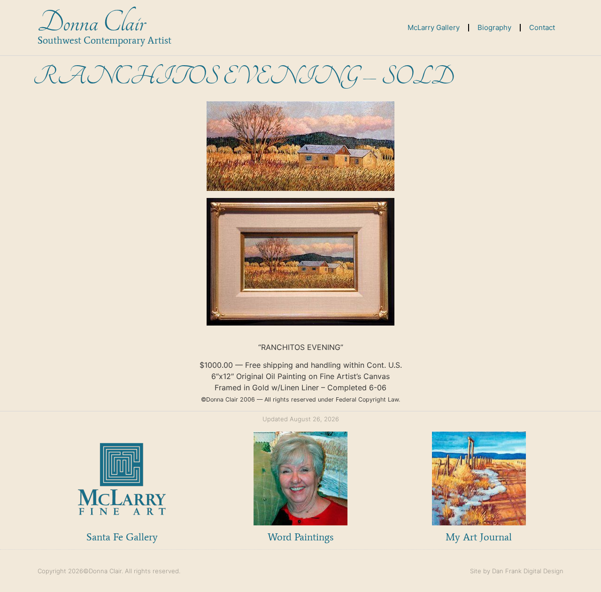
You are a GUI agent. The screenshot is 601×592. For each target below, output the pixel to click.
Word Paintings (300, 537)
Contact (542, 27)
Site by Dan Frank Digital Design (516, 571)
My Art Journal (479, 537)
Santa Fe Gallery (122, 537)
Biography (494, 27)
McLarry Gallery (434, 27)
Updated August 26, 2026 (300, 419)
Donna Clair (91, 23)
